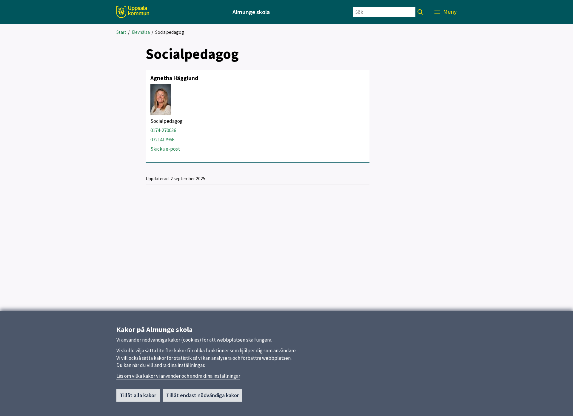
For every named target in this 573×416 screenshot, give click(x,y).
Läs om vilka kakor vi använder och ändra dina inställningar (178, 376)
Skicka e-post (165, 149)
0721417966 (162, 139)
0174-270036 (163, 130)
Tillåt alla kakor (138, 395)
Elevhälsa (141, 32)
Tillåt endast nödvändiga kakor (202, 395)
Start (121, 32)
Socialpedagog (169, 32)
